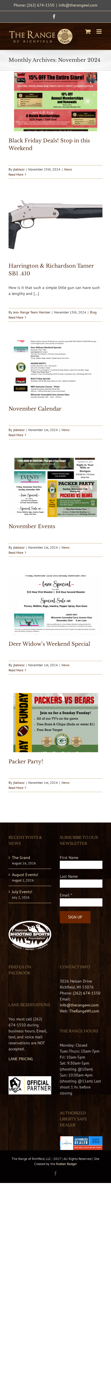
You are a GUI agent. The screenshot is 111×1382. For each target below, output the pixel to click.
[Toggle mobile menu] (99, 31)
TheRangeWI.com (84, 1011)
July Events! (22, 891)
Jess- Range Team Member (31, 312)
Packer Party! (26, 761)
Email (66, 895)
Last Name (69, 876)
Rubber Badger (66, 1164)
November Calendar (35, 409)
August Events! (25, 874)
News (68, 169)
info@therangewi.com (78, 5)
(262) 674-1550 (86, 993)
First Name (69, 857)
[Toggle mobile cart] (88, 31)
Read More (16, 174)
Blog (93, 312)
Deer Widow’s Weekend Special (49, 644)
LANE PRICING (21, 1058)
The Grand (21, 857)
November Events (32, 526)
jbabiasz (18, 169)
